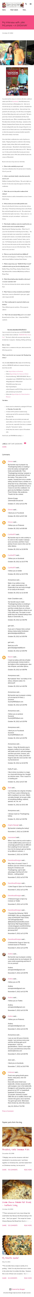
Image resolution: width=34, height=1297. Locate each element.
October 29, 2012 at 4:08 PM (17, 669)
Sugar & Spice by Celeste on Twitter (19, 374)
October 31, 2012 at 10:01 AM (18, 805)
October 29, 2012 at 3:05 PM (17, 636)
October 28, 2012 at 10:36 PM (18, 549)
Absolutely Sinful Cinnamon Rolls (15, 1149)
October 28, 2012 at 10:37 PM (18, 561)
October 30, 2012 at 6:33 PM (17, 705)
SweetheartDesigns (14, 860)
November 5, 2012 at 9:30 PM (18, 1054)
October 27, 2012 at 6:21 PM (17, 504)
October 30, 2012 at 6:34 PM (17, 738)
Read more (28, 1170)
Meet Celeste (14, 10)
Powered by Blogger (18, 1289)
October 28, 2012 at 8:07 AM (17, 516)
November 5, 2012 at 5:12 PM (18, 933)
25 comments (12, 1278)
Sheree (10, 461)
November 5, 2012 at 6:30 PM (18, 973)
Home (4, 10)
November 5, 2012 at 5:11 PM (18, 890)
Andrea (10, 954)
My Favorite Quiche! (10, 1257)
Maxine (10, 657)
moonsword (12, 837)
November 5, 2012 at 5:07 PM (18, 877)
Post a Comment (7, 1111)
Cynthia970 (12, 534)
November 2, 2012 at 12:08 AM (18, 831)
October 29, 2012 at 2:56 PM (17, 620)
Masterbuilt (15, 101)
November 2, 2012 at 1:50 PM (18, 854)
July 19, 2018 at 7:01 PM (16, 1106)
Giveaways (18, 444)
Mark (9, 787)
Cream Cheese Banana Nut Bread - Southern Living (16, 1204)
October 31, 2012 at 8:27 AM (17, 782)
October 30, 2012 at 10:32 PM (18, 763)
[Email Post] (25, 444)
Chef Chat (11, 444)
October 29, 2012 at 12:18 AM (18, 593)
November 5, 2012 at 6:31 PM (18, 991)
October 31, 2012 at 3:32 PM (17, 819)
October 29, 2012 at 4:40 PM (17, 686)
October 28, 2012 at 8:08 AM (17, 528)
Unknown (11, 1072)
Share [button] (4, 447)
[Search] (26, 3)
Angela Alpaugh (13, 825)
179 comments (12, 1170)
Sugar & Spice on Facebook (16, 371)
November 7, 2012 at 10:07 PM (18, 1066)
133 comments (12, 1226)
